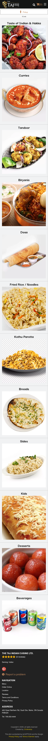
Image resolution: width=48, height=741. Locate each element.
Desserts (24, 545)
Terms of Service (29, 736)
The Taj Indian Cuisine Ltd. (17, 653)
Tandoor (24, 127)
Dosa (24, 231)
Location (5, 690)
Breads (24, 388)
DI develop (28, 729)
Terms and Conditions (10, 697)
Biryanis (23, 179)
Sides (24, 440)
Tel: (9, 716)
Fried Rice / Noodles (24, 284)
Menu (4, 683)
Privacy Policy (7, 700)
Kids (24, 493)
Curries (24, 75)
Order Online (7, 687)
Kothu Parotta (24, 336)
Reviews (5, 694)
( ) (40, 4)
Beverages (24, 597)
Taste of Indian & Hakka (24, 22)
